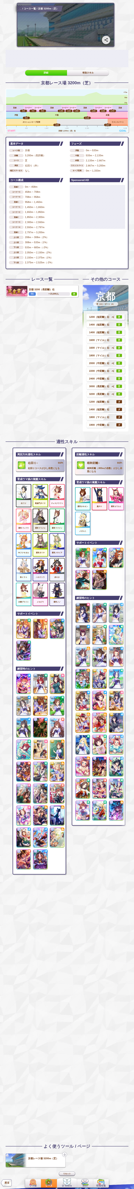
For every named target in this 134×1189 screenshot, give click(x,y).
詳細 (46, 72)
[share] (106, 40)
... (21, 8)
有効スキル (88, 72)
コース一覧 (30, 8)
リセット (67, 1174)
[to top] (125, 1182)
